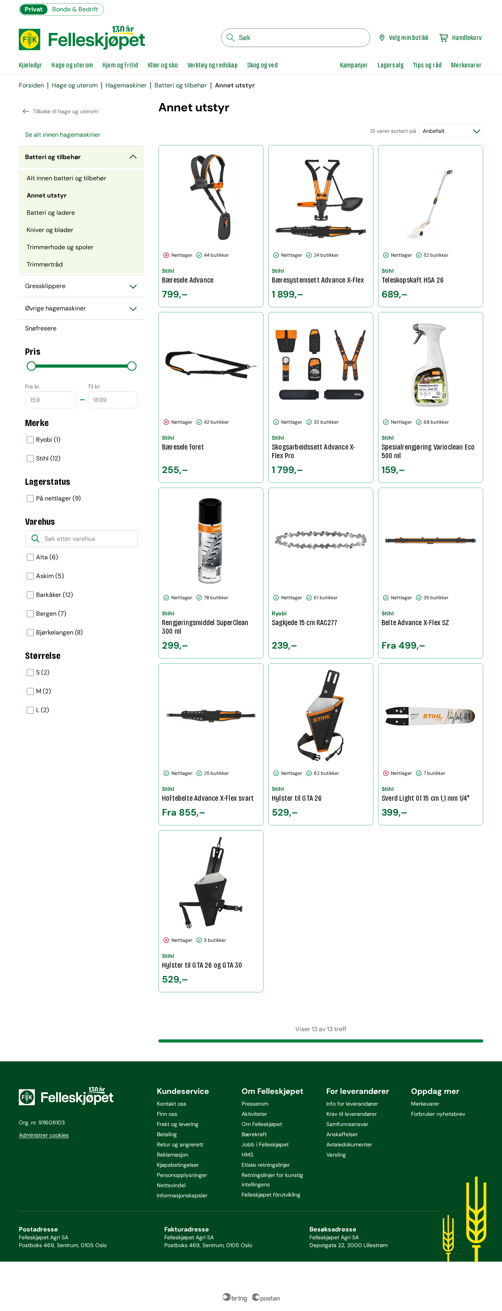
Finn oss (167, 1113)
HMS (247, 1154)
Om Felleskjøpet (262, 1124)
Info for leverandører (352, 1103)
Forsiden (31, 85)
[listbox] (81, 449)
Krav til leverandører (351, 1113)
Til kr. (94, 386)
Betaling (167, 1134)
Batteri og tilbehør (181, 85)
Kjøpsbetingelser (178, 1164)
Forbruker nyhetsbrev (438, 1113)
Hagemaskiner (126, 85)
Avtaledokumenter (349, 1144)
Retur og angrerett (180, 1144)
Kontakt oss (171, 1103)
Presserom (255, 1103)
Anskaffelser (342, 1134)
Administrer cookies (44, 1135)
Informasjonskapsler (182, 1195)
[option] (81, 439)
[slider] (31, 366)
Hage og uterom (75, 85)
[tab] (30, 65)
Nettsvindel (171, 1185)
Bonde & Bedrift (75, 9)
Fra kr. (32, 386)
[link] (354, 65)
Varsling (336, 1154)
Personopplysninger (182, 1175)
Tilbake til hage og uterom (65, 111)
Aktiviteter (254, 1113)
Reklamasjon (172, 1154)
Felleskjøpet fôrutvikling (271, 1194)
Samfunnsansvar (347, 1124)
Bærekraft (254, 1134)
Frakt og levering (177, 1124)
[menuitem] (81, 135)
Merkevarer (425, 1103)
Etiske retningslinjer (266, 1164)
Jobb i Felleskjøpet (265, 1144)
